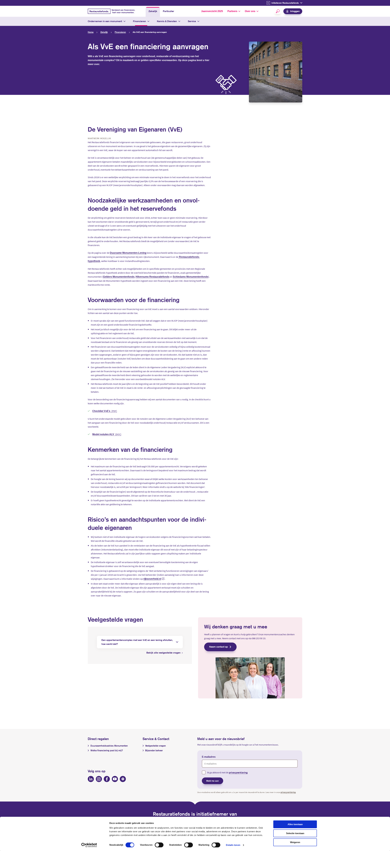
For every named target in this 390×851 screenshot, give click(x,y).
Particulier (168, 11)
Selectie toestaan (295, 833)
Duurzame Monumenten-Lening (128, 253)
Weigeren (295, 842)
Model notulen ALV (103, 434)
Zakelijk (153, 11)
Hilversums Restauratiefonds (152, 276)
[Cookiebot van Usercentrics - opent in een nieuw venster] (89, 845)
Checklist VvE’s (101, 411)
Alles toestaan (295, 824)
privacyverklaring (238, 772)
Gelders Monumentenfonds (119, 276)
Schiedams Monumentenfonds (190, 276)
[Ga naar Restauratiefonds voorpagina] (111, 11)
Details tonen (233, 845)
